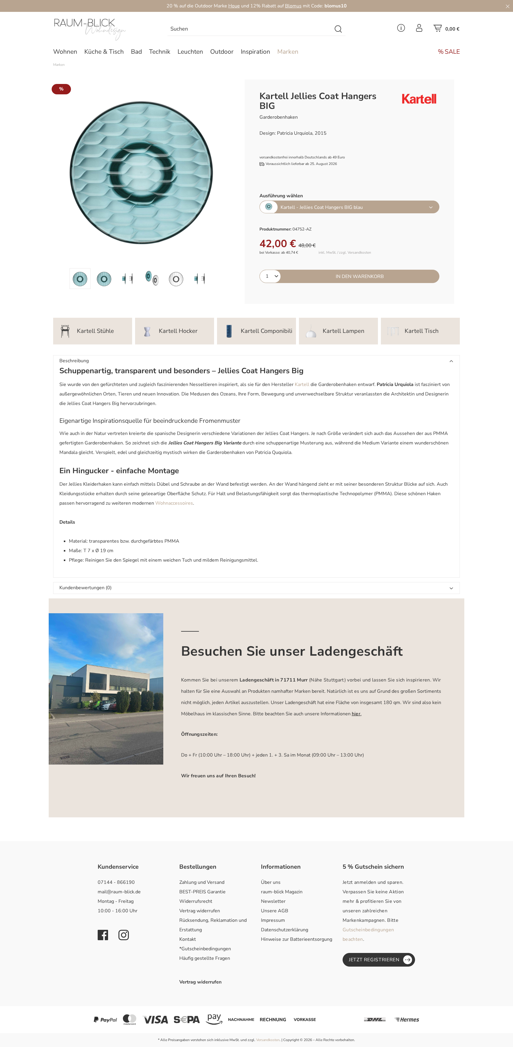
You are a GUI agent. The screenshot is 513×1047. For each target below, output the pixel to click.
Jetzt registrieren (374, 960)
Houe (234, 6)
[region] (140, 184)
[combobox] (249, 29)
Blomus (293, 6)
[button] (256, 361)
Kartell (302, 384)
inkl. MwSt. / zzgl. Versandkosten (345, 252)
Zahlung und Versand (201, 882)
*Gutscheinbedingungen (205, 949)
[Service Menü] (401, 30)
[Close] (507, 6)
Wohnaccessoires (174, 503)
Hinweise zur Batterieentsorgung (296, 939)
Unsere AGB (274, 911)
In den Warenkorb (360, 276)
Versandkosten (268, 1040)
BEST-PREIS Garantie (202, 892)
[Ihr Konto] (419, 30)
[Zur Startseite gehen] (100, 29)
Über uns (271, 882)
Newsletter (273, 901)
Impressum (273, 920)
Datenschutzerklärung (284, 930)
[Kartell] (413, 98)
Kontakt (187, 939)
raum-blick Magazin (282, 892)
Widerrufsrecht (195, 901)
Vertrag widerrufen (199, 911)
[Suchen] (339, 29)
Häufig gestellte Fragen (204, 958)
